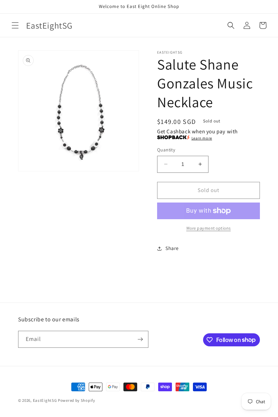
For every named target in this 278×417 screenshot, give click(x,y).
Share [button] (172, 248)
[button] (15, 25)
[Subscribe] (140, 339)
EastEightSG (45, 400)
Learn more (201, 138)
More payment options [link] (208, 228)
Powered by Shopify (76, 400)
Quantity (166, 150)
